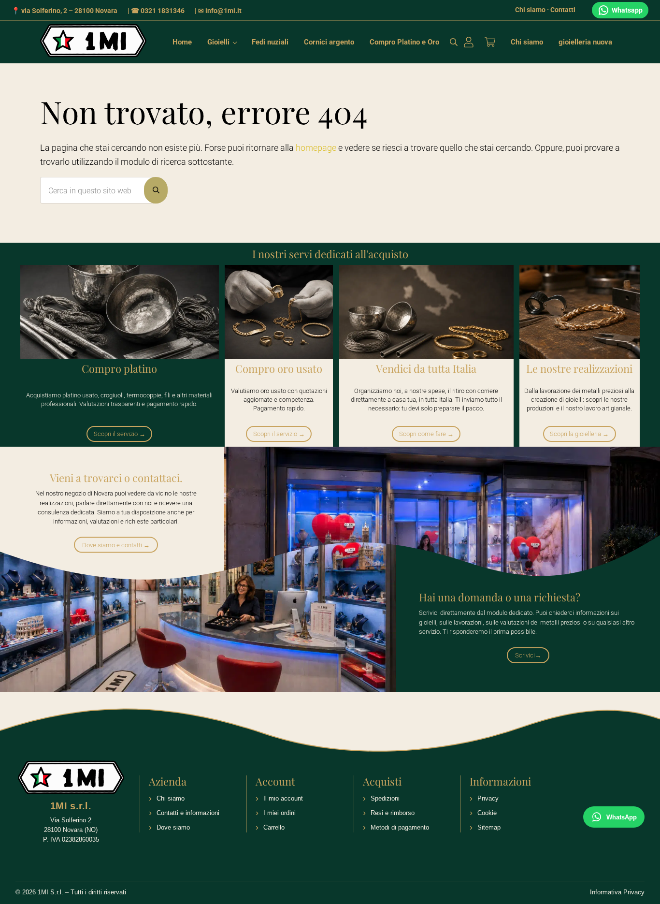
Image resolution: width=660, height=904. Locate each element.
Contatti (562, 10)
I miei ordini (279, 813)
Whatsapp (627, 10)
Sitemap (489, 827)
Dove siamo (173, 827)
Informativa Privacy (617, 892)
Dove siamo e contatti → (116, 545)
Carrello (274, 827)
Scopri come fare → (426, 433)
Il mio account (283, 798)
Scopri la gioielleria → (579, 433)
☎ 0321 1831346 (158, 11)
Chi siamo (530, 10)
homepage (316, 148)
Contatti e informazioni (188, 813)
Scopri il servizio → (119, 433)
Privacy (488, 798)
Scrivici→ (528, 655)
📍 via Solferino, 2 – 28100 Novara (64, 11)
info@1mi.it (223, 11)
